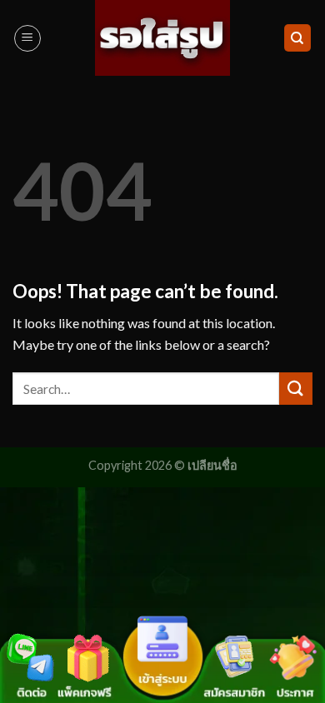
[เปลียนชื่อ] (163, 38)
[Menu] (27, 38)
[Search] (298, 38)
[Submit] (295, 388)
